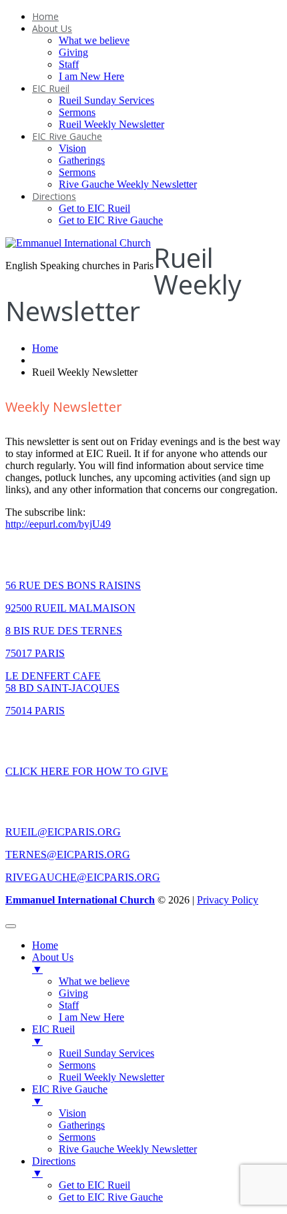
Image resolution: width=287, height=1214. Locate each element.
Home (45, 16)
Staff (69, 64)
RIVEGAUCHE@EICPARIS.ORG (82, 877)
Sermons (77, 112)
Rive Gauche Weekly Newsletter (128, 184)
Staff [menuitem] (69, 1005)
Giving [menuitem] (73, 993)
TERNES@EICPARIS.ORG (67, 854)
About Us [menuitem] (52, 963)
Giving (73, 52)
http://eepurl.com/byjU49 (58, 524)
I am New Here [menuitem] (91, 1017)
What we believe (94, 40)
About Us (52, 28)
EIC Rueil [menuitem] (53, 1035)
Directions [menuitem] (53, 1167)
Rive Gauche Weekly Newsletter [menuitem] (128, 1149)
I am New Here (91, 76)
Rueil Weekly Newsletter (111, 124)
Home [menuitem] (45, 945)
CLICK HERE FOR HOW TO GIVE (86, 771)
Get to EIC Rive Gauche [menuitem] (111, 1197)
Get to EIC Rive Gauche (111, 220)
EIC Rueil (50, 88)
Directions (54, 196)
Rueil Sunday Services (106, 100)
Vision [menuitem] (72, 1113)
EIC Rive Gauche (67, 136)
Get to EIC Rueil (94, 208)
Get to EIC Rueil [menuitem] (94, 1185)
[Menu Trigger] (10, 926)
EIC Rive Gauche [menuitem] (69, 1095)
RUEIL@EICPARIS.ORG (63, 832)
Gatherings (82, 160)
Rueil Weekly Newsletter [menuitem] (111, 1077)
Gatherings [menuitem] (82, 1125)
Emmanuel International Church (80, 900)
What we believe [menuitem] (94, 981)
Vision (72, 148)
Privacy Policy (227, 900)
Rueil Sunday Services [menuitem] (106, 1053)
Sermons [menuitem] (77, 1065)
